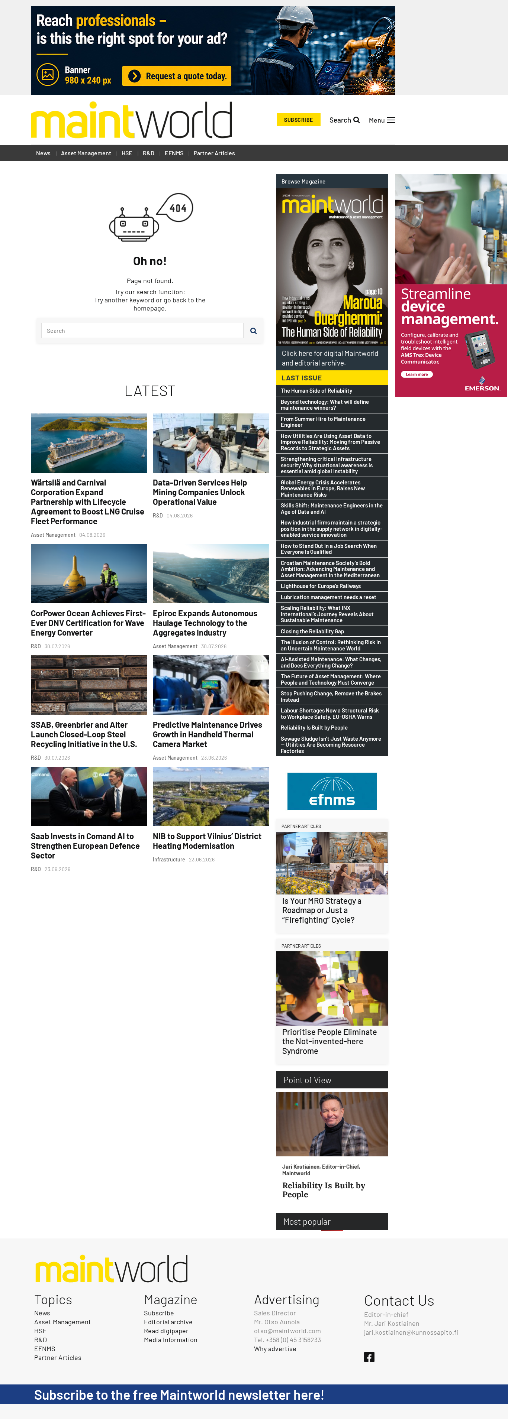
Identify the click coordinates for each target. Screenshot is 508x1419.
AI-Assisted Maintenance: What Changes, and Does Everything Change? (331, 662)
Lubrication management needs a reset (328, 597)
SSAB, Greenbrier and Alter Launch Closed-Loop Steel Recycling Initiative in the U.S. (84, 734)
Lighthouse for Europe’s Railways (321, 586)
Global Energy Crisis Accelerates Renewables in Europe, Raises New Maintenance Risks (323, 488)
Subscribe (298, 120)
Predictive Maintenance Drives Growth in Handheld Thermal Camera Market (207, 734)
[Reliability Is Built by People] (332, 1124)
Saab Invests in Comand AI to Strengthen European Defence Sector (85, 845)
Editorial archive (168, 1322)
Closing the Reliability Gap (312, 631)
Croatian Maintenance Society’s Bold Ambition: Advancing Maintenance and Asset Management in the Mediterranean (330, 569)
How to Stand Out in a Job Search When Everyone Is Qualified (329, 549)
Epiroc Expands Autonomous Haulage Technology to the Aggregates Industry (205, 622)
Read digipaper (166, 1331)
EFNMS (174, 152)
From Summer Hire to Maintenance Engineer (323, 422)
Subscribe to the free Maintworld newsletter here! (179, 1394)
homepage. (150, 308)
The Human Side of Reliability (316, 390)
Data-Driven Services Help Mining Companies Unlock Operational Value (200, 491)
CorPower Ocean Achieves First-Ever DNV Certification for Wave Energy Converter (88, 622)
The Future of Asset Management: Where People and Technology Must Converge (331, 679)
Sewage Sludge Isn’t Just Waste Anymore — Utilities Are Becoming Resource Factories (331, 745)
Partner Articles (214, 152)
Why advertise (275, 1348)
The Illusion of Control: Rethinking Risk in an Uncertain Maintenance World (331, 645)
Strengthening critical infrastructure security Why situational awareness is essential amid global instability (327, 465)
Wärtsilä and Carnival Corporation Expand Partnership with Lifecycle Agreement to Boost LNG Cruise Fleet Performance (87, 501)
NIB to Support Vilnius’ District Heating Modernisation (207, 840)
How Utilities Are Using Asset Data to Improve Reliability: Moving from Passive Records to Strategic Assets (330, 442)
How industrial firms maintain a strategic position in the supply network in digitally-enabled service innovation (331, 528)
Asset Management (86, 152)
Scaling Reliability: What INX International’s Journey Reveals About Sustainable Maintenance (327, 614)
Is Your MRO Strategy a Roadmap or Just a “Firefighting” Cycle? (321, 910)
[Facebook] (369, 1357)
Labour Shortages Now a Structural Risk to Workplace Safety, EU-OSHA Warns (330, 713)
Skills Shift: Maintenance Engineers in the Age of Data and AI (332, 508)
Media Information (170, 1339)
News (43, 152)
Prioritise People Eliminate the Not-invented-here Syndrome (329, 1041)
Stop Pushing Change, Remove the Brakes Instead (331, 696)
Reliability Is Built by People (314, 727)
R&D (148, 152)
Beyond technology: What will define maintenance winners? (325, 405)
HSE (127, 152)
